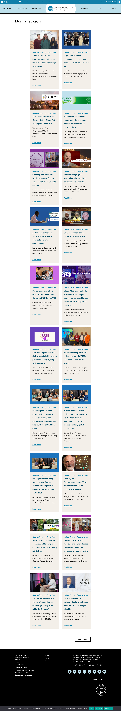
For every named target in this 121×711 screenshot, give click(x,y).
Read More (36, 85)
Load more (83, 639)
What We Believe (22, 9)
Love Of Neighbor (21, 667)
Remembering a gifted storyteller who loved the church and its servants (75, 178)
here (91, 661)
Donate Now (111, 1)
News (47, 658)
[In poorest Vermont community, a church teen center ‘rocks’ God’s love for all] (76, 39)
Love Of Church (20, 665)
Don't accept (99, 708)
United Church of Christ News (44, 52)
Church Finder (25, 1)
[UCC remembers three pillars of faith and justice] (76, 216)
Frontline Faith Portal (47, 1)
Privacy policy (108, 708)
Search (102, 1)
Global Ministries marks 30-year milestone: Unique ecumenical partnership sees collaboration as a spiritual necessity (76, 297)
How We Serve (36, 9)
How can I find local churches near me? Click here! (24, 671)
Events (31, 1)
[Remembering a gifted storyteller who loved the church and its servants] (76, 158)
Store (40, 1)
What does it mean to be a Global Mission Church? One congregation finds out (44, 120)
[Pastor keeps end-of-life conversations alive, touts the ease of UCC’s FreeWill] (44, 275)
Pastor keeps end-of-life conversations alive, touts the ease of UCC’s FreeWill (44, 294)
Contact (36, 1)
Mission (17, 662)
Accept (91, 708)
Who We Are (7, 9)
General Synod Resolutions (23, 675)
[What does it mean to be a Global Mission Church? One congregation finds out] (44, 100)
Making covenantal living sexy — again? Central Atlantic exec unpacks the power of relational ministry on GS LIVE (44, 485)
